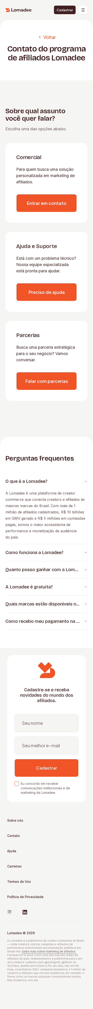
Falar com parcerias (46, 381)
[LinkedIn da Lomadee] (25, 912)
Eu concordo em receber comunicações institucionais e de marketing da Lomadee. (45, 788)
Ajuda (11, 851)
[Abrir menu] (83, 9)
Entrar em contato (46, 203)
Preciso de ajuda (46, 292)
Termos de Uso (19, 881)
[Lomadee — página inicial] (18, 10)
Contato (13, 836)
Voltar (49, 37)
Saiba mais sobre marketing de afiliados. (49, 951)
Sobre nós (15, 820)
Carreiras (14, 866)
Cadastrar (65, 10)
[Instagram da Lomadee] (9, 912)
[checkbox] (16, 783)
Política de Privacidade (25, 897)
